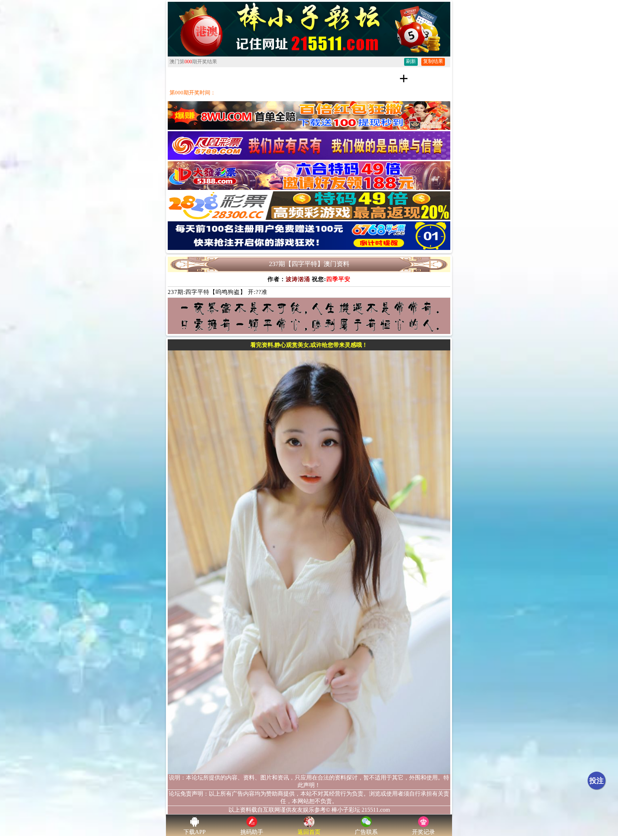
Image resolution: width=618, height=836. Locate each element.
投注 (596, 781)
